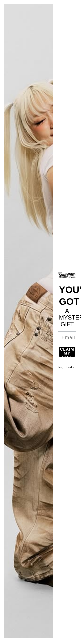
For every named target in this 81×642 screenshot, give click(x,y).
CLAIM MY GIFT (67, 352)
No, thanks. (67, 367)
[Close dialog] (75, 5)
